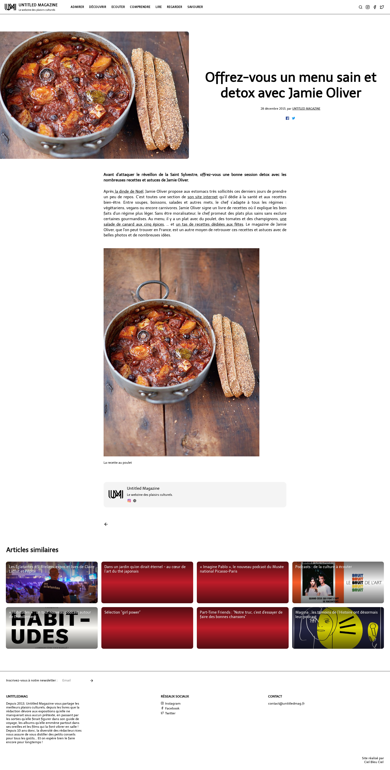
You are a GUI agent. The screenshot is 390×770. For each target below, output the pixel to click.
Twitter (170, 713)
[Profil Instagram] (129, 501)
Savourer (195, 7)
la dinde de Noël (128, 191)
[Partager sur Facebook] (288, 119)
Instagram (172, 703)
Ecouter (118, 7)
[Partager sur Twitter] (293, 119)
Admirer (77, 7)
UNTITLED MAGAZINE (38, 7)
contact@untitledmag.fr (286, 703)
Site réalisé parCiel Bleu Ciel (373, 760)
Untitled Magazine (306, 108)
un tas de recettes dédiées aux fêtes (209, 224)
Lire (159, 7)
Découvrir (97, 7)
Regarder (174, 7)
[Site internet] (134, 501)
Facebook (171, 708)
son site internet (202, 197)
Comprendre (140, 7)
